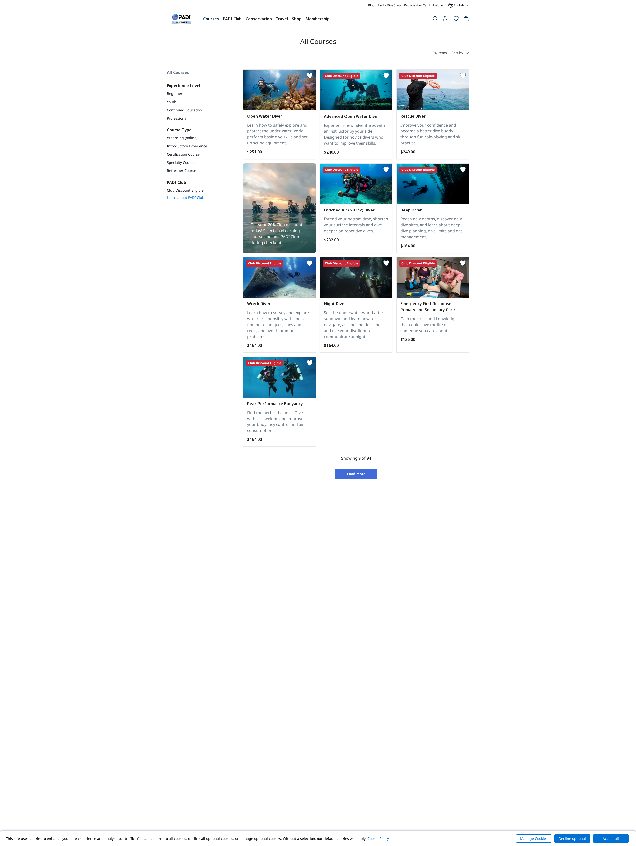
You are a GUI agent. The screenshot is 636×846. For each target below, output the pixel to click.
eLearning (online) (182, 137)
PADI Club (232, 19)
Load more (356, 473)
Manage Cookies (534, 838)
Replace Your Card (417, 5)
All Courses (178, 72)
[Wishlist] (456, 20)
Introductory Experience (187, 146)
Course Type (179, 130)
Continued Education (184, 110)
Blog (371, 5)
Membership (318, 19)
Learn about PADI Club (185, 197)
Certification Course (183, 154)
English (456, 5)
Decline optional (572, 838)
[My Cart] (466, 20)
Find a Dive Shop (389, 5)
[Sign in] (445, 20)
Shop (297, 19)
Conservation (259, 19)
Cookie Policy (378, 838)
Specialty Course (181, 162)
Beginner (174, 93)
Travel (282, 19)
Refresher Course (181, 170)
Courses (211, 19)
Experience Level (183, 85)
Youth (171, 101)
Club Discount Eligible (185, 190)
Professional (177, 118)
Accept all (611, 838)
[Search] (435, 20)
